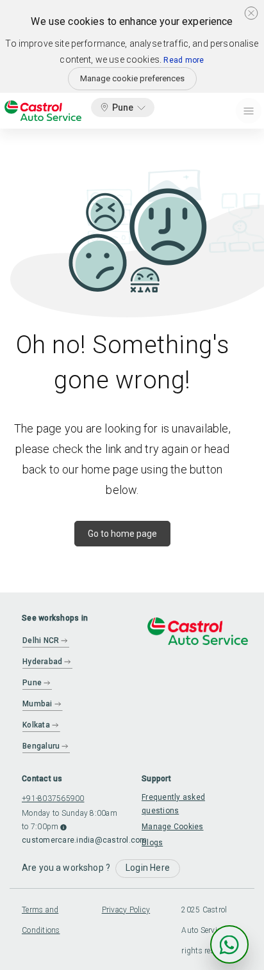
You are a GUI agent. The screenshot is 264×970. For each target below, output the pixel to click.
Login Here (148, 868)
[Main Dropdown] (248, 110)
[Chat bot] (229, 944)
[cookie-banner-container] (251, 13)
